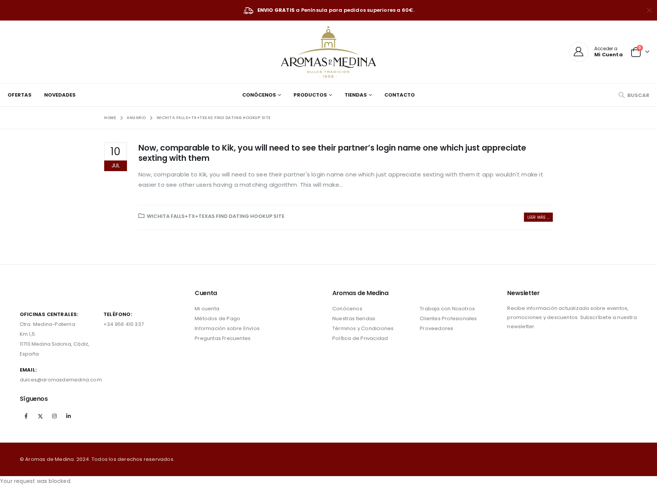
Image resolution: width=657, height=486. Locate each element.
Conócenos (259, 94)
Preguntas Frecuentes (223, 338)
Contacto (399, 94)
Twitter (40, 416)
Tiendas (355, 94)
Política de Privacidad (360, 338)
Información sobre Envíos (227, 328)
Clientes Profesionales (448, 318)
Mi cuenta (207, 308)
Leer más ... (538, 217)
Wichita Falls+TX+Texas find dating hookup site (215, 216)
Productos (310, 94)
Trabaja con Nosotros (447, 308)
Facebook (26, 416)
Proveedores (436, 328)
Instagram (54, 416)
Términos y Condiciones (363, 328)
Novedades (60, 94)
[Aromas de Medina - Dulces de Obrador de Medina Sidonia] (328, 52)
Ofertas (20, 94)
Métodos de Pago (217, 318)
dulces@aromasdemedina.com (61, 379)
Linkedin (68, 416)
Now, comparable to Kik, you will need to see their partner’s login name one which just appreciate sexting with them (332, 153)
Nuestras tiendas (353, 318)
